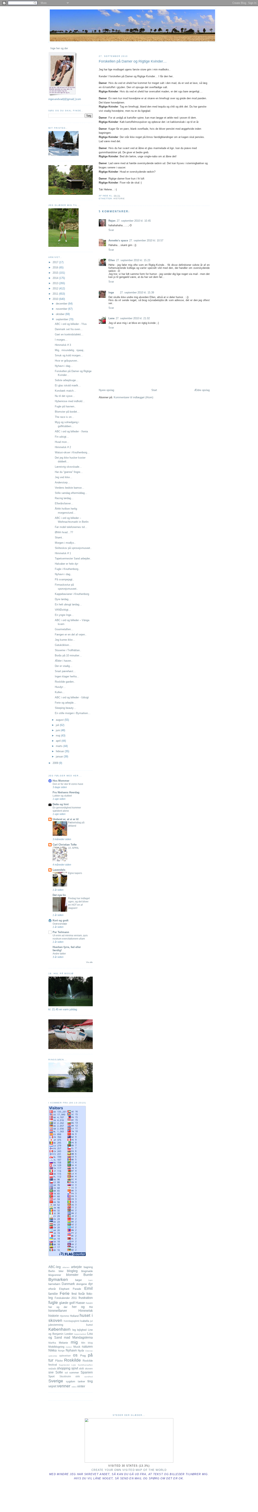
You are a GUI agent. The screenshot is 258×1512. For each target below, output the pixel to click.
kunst (89, 1324)
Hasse (80, 1302)
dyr (90, 1284)
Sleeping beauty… (65, 707)
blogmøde (87, 1271)
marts (59, 746)
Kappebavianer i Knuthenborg (72, 593)
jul (91, 1321)
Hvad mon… (62, 441)
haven (89, 1303)
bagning (88, 1267)
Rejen (111, 220)
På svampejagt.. (64, 579)
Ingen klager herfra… (67, 676)
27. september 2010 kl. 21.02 (133, 318)
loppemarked (80, 1334)
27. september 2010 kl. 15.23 (133, 260)
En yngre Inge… (64, 614)
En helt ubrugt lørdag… (68, 604)
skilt (81, 1368)
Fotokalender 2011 (66, 1297)
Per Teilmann (61, 932)
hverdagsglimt (71, 1321)
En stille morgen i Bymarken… (73, 713)
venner (63, 1386)
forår (81, 1293)
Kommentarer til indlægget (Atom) (133, 397)
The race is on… (64, 416)
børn (90, 1280)
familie (53, 1293)
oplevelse (52, 1356)
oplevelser (65, 1355)
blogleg (72, 1271)
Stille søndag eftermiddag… (71, 492)
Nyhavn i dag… (64, 365)
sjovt (74, 1368)
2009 (56, 762)
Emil (88, 1288)
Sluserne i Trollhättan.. (68, 650)
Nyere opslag (106, 390)
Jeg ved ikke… (63, 477)
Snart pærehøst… (65, 671)
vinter (81, 1386)
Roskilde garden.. (65, 681)
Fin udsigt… (62, 436)
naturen (87, 1346)
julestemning (55, 1324)
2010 (56, 298)
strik (77, 1376)
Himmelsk (85, 1310)
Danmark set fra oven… (69, 329)
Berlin (51, 1271)
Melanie (63, 1342)
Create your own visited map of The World (129, 1469)
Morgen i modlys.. (65, 542)
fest (74, 1293)
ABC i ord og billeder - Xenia (71, 431)
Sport (51, 1376)
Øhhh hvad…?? (64, 532)
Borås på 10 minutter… (68, 655)
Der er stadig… (63, 665)
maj (58, 735)
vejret (52, 1386)
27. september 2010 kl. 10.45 (134, 220)
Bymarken (58, 1279)
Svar (111, 229)
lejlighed (81, 1329)
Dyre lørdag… (63, 599)
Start (154, 390)
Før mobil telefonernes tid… (71, 527)
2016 (56, 267)
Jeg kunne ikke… (65, 639)
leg (74, 1329)
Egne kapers (75, 873)
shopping (63, 1368)
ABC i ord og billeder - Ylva (70, 323)
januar (60, 756)
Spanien (87, 1372)
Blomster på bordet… (67, 411)
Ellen (111, 260)
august (60, 719)
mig (74, 1342)
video (74, 1387)
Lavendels (59, 869)
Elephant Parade (70, 1288)
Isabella (84, 1320)
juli (58, 725)
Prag (83, 1355)
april (58, 740)
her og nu (82, 1307)
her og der (57, 1307)
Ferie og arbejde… (65, 702)
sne (51, 1372)
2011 (56, 293)
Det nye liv (59, 895)
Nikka (52, 1350)
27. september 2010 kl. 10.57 (146, 240)
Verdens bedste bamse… (69, 487)
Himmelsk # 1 (63, 553)
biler (61, 1271)
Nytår (81, 1350)
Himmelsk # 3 (63, 344)
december (62, 303)
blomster (72, 1274)
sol (66, 1372)
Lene (111, 318)
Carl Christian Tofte (65, 844)
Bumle (88, 1274)
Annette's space (118, 240)
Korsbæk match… (65, 390)
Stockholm (65, 1376)
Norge (61, 1350)
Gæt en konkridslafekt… (69, 334)
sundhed (88, 1376)
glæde (63, 1302)
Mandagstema (82, 1337)
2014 (56, 277)
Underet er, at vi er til (66, 819)
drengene (81, 1284)
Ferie (65, 1293)
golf (72, 1302)
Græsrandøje (60, 923)
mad (67, 1337)
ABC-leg (54, 1267)
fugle (53, 1302)
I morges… (61, 339)
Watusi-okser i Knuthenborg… (72, 452)
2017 (56, 262)
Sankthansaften (85, 1365)
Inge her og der (59, 48)
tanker (81, 1381)
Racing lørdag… (64, 498)
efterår (52, 1288)
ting (90, 1381)
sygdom (70, 1381)
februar (60, 751)
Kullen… (60, 692)
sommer (74, 1372)
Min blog (87, 1342)
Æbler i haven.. (64, 660)
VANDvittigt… (63, 609)
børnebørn (54, 1284)
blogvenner (54, 1274)
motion (69, 1347)
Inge (111, 292)
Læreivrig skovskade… (68, 466)
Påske (59, 1360)
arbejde (76, 1267)
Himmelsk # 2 (63, 447)
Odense (89, 1351)
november (62, 308)
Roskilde (72, 1360)
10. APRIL (73, 848)
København (59, 1329)
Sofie (59, 1372)
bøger (78, 1280)
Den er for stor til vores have (68, 784)
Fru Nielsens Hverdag (66, 792)
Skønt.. (59, 537)
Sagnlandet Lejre (67, 1365)
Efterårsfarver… (64, 503)
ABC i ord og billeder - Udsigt (72, 697)
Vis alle (89, 962)
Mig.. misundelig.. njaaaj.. (70, 350)
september (62, 319)
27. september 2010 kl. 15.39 (137, 292)
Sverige (55, 1381)
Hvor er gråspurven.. (67, 360)
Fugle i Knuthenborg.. (67, 568)
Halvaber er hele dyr (66, 563)
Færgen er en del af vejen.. (70, 634)
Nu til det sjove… (65, 395)
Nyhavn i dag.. (63, 574)
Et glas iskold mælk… (68, 385)
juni (58, 730)
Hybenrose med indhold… (70, 401)
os (75, 1355)
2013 (56, 283)
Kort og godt (60, 920)
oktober (60, 314)
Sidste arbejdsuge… (66, 380)
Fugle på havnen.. (65, 406)
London (68, 1333)
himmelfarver (57, 1310)
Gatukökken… (63, 645)
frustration (86, 1297)
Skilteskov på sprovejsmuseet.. (73, 548)
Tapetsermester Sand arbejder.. (73, 558)
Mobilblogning (56, 1346)
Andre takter (59, 953)
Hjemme (64, 1316)
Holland (74, 1315)
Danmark (68, 1284)
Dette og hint (61, 804)
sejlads (52, 1368)
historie (119, 198)
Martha (52, 1342)
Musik (76, 1346)
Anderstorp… (62, 482)
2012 (56, 288)
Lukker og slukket (62, 795)
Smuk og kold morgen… (69, 355)
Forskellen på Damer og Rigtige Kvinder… (133, 61)
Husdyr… (60, 686)
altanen (66, 1267)
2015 (56, 272)
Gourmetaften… (64, 629)
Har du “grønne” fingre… (69, 471)
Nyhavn (71, 1350)
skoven (89, 1368)
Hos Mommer (61, 780)
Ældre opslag (202, 390)
